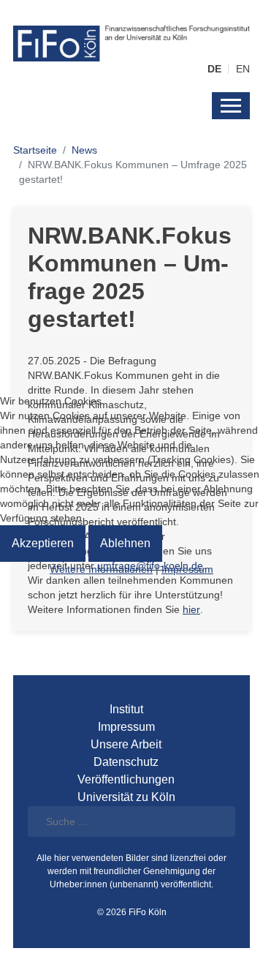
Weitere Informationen (101, 569)
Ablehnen (125, 543)
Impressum (187, 569)
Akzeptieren (43, 543)
